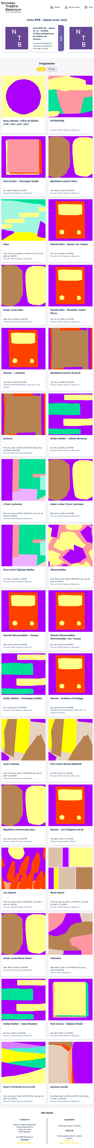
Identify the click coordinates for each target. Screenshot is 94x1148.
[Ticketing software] (69, 1131)
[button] (34, 38)
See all (41, 69)
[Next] (90, 20)
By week (52, 69)
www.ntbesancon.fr (25, 1143)
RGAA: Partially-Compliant (69, 1143)
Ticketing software (65, 1126)
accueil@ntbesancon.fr (24, 1137)
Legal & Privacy (69, 1141)
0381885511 (24, 1140)
